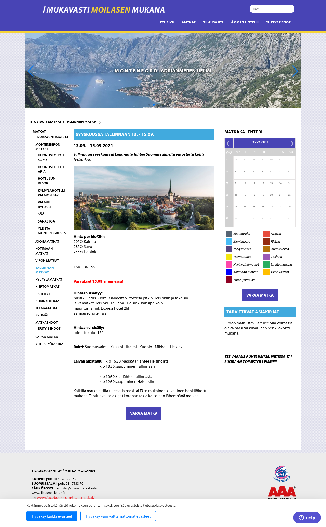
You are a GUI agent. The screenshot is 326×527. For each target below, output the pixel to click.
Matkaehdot (46, 322)
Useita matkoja (281, 264)
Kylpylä (276, 233)
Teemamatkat (47, 308)
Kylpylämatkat (48, 279)
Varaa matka (46, 337)
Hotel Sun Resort (46, 180)
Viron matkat (47, 260)
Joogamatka (242, 249)
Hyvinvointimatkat (52, 137)
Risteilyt (42, 294)
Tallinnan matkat (81, 121)
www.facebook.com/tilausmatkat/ (65, 497)
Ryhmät (42, 315)
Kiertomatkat (47, 286)
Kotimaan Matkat (245, 272)
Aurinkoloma (280, 249)
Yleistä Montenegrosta (52, 230)
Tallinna (276, 256)
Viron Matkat (280, 272)
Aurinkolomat (48, 301)
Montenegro (241, 241)
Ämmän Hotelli (245, 22)
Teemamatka (242, 256)
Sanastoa (46, 221)
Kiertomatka (241, 233)
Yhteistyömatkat (50, 344)
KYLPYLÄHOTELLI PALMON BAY (51, 192)
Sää (41, 214)
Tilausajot (213, 22)
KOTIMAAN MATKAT (44, 250)
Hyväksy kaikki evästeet (52, 516)
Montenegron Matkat (47, 146)
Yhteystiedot (278, 22)
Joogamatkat (47, 241)
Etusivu (167, 22)
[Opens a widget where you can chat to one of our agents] (307, 518)
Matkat (189, 22)
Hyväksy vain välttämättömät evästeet (118, 516)
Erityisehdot (49, 328)
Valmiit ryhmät (44, 204)
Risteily (275, 241)
